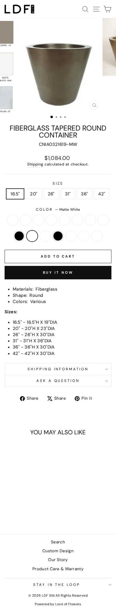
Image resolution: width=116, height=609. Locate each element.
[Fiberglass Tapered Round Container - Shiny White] (19, 515)
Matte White (32, 236)
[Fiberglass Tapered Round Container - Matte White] (28, 510)
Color (58, 209)
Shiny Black (58, 236)
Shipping (35, 164)
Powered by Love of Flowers (58, 604)
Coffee (64, 220)
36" (84, 194)
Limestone (103, 220)
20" (33, 194)
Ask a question (58, 380)
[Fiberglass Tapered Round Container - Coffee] (34, 505)
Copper (77, 220)
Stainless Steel (84, 236)
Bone (12, 220)
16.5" (15, 194)
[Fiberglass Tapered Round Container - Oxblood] (34, 510)
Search (58, 542)
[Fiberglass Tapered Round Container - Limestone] (15, 510)
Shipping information (58, 369)
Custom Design (58, 551)
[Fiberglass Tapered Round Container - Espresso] (9, 510)
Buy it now (58, 272)
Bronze (38, 220)
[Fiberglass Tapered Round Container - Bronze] (22, 505)
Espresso (90, 220)
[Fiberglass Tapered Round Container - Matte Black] (22, 510)
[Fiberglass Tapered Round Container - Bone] (9, 505)
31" (68, 194)
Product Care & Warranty (58, 569)
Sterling (96, 236)
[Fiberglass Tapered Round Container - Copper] (40, 505)
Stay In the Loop (56, 584)
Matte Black (19, 236)
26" (51, 194)
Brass (25, 220)
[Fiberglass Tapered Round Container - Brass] (15, 505)
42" (101, 194)
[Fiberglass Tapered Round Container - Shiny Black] (40, 510)
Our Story (58, 559)
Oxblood (45, 236)
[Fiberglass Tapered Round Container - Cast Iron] (28, 505)
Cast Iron (51, 220)
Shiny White (71, 236)
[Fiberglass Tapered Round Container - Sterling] (31, 515)
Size (58, 183)
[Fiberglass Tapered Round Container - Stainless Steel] (25, 515)
